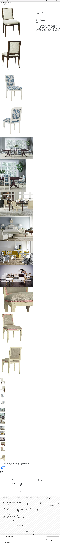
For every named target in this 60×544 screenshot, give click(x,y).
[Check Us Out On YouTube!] (7, 0)
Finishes (2, 468)
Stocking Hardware (28, 508)
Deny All (52, 540)
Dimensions (3, 469)
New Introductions (19, 506)
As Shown (3, 466)
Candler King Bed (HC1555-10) (7, 509)
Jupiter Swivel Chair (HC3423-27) (7, 504)
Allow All (52, 537)
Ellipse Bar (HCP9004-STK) (6, 508)
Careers (37, 508)
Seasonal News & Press (39, 503)
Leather (27, 504)
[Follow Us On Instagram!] (2, 0)
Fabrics (2, 467)
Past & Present (38, 498)
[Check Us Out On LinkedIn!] (5, 0)
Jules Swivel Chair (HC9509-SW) (7, 498)
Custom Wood (19, 503)
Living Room (18, 498)
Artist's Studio (28, 498)
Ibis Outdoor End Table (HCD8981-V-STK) (8, 520)
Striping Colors (28, 509)
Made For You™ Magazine (39, 502)
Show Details (7, 542)
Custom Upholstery (19, 502)
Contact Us (37, 509)
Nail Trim (27, 507)
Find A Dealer (37, 510)
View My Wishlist (47, 16)
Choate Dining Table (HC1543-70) (7, 507)
